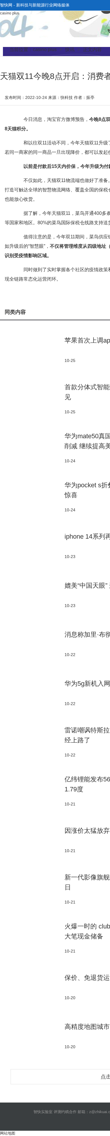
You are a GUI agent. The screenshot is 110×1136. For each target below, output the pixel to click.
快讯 (70, 49)
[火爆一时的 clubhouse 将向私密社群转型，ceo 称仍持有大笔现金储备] (32, 938)
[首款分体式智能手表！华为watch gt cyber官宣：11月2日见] (32, 398)
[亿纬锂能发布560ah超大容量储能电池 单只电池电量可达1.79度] (32, 790)
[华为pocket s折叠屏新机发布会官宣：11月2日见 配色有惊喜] (32, 496)
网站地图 (7, 1133)
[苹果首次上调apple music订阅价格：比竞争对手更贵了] (32, 349)
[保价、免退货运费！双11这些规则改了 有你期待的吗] (32, 987)
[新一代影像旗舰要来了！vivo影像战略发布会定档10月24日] (32, 889)
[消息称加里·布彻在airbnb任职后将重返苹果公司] (32, 643)
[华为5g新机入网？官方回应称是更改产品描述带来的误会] (32, 692)
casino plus (9, 13)
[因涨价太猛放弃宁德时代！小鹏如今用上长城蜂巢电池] (32, 839)
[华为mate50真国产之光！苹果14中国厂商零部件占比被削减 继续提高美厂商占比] (32, 447)
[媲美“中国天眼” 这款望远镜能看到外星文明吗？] (32, 594)
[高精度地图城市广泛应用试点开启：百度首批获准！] (32, 1036)
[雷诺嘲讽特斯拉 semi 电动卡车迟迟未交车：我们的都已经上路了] (32, 741)
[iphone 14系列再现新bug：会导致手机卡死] (32, 545)
